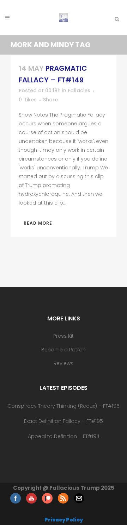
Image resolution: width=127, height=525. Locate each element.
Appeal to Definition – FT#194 (63, 436)
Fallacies (79, 90)
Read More (38, 223)
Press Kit (63, 335)
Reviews (63, 363)
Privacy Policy (63, 519)
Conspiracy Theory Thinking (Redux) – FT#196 (63, 406)
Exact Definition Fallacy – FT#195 (63, 421)
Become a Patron (63, 349)
